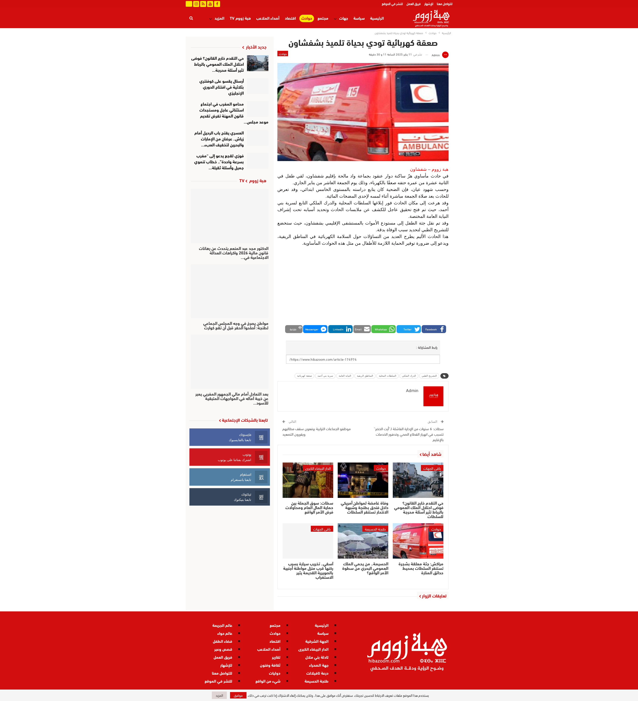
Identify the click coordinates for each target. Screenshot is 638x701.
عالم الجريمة (222, 625)
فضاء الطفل (222, 640)
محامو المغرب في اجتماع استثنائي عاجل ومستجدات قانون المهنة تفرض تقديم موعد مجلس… (234, 112)
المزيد (219, 17)
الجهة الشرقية (316, 640)
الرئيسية (377, 17)
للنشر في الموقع (392, 3)
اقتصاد (290, 17)
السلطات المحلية (387, 375)
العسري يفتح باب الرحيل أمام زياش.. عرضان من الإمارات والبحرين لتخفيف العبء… (219, 138)
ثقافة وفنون (270, 664)
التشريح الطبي (429, 375)
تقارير (276, 656)
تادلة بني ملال (316, 656)
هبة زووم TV (240, 17)
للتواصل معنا (444, 3)
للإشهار (428, 3)
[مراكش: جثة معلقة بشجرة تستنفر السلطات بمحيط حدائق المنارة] (418, 541)
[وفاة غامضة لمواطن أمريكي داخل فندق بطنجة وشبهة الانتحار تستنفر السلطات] (363, 480)
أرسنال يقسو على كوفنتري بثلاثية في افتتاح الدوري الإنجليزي (221, 86)
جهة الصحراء (318, 664)
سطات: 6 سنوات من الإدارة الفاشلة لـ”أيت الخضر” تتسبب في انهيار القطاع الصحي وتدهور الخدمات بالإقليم (409, 434)
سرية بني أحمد (325, 375)
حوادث (306, 18)
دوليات (274, 672)
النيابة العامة (345, 375)
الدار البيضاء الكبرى (318, 468)
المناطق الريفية (365, 375)
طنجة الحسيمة (375, 529)
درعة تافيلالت (317, 672)
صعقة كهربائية (304, 375)
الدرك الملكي (409, 375)
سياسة (359, 17)
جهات (343, 17)
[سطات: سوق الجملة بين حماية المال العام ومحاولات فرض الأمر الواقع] (308, 480)
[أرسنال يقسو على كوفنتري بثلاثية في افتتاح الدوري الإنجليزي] (258, 86)
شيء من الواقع (267, 680)
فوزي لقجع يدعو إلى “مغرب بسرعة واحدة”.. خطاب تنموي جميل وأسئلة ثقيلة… (219, 161)
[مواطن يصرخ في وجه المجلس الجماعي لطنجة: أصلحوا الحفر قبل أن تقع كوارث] (229, 291)
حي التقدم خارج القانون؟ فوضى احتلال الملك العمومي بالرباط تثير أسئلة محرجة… (217, 63)
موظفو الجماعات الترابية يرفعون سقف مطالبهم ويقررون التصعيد (316, 431)
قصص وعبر (223, 648)
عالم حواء (224, 633)
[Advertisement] (363, 286)
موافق (238, 695)
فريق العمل (413, 3)
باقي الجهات (432, 468)
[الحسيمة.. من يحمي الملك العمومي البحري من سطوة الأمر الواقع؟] (363, 541)
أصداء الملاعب (267, 17)
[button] (434, 329)
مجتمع (323, 17)
